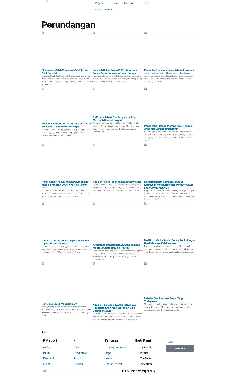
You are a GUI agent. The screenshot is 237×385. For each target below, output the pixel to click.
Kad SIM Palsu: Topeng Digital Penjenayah (117, 181)
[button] (147, 3)
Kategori (129, 3)
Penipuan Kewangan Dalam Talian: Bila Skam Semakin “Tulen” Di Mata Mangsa (67, 125)
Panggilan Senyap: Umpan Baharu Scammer (169, 70)
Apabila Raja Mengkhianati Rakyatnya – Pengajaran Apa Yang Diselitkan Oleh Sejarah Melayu (115, 307)
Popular (100, 3)
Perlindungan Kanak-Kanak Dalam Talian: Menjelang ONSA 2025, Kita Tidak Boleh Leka (65, 184)
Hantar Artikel (104, 9)
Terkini (114, 3)
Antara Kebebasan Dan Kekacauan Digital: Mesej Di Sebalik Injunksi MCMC (116, 246)
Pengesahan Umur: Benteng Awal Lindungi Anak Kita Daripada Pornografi (168, 127)
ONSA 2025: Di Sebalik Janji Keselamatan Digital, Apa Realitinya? (65, 242)
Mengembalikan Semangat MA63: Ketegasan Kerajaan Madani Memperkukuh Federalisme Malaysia (168, 184)
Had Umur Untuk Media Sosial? (59, 303)
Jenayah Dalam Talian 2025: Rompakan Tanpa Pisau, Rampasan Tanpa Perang (115, 71)
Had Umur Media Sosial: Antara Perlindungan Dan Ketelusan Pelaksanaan (169, 242)
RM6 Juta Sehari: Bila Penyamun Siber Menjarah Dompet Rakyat (114, 119)
